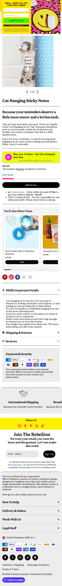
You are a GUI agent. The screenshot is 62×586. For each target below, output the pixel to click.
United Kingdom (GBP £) (19, 537)
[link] (21, 231)
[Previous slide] (27, 91)
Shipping (19, 169)
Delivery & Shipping (13, 565)
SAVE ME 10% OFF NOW (16, 20)
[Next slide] (37, 91)
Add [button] (22, 262)
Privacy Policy (8, 29)
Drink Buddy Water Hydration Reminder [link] (19, 252)
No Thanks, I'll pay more (16, 25)
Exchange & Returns (38, 565)
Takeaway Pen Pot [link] (52, 251)
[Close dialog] (58, 2)
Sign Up (49, 454)
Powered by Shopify (41, 574)
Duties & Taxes (10, 569)
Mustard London (20, 574)
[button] (50, 232)
